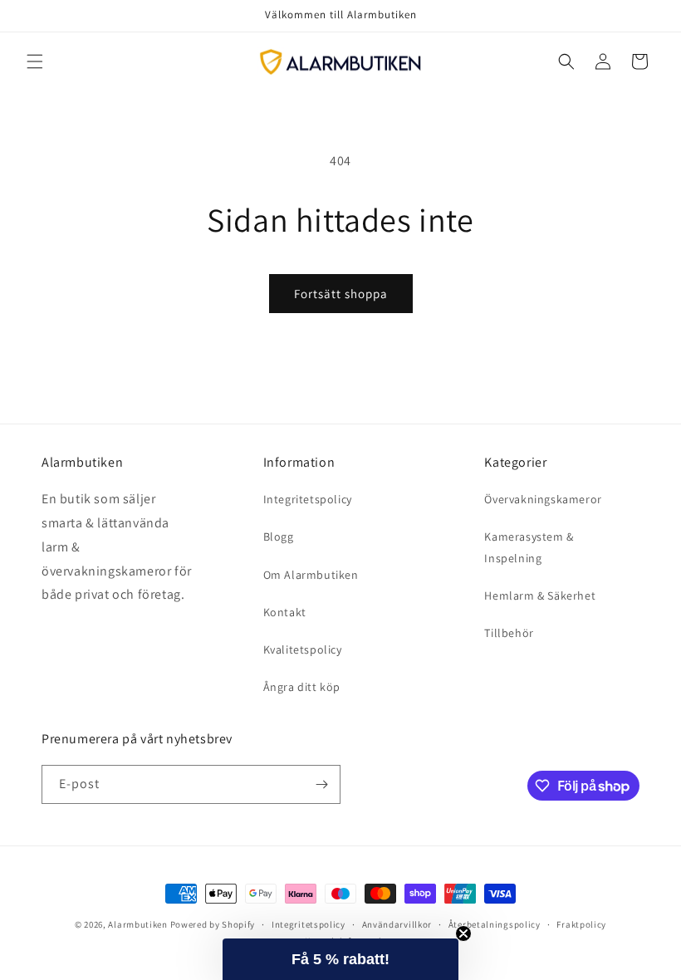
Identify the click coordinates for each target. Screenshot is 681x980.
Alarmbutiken (137, 924)
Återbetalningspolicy (494, 924)
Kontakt (284, 612)
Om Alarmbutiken (311, 574)
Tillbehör (508, 632)
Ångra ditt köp (301, 686)
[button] (35, 61)
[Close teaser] (463, 933)
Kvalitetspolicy (302, 649)
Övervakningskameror (542, 499)
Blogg (278, 536)
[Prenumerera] (321, 784)
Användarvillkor (397, 924)
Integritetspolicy (307, 499)
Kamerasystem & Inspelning (528, 547)
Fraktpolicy (581, 924)
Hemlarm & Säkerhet (539, 595)
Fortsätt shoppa (341, 293)
